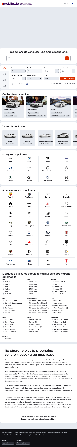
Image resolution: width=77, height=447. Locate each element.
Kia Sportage (10, 310)
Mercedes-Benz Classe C (38, 305)
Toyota (29, 317)
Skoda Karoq (9, 327)
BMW (28, 279)
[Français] (73, 3)
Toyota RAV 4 (34, 329)
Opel (52, 298)
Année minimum (65, 68)
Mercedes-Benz (32, 298)
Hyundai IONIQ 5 (59, 291)
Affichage (19, 440)
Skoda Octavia (10, 332)
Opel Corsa (57, 303)
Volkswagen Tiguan (60, 329)
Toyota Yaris (33, 332)
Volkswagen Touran (60, 332)
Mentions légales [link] (7, 432)
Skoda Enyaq (10, 320)
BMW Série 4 (33, 289)
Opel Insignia (58, 310)
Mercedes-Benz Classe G (38, 313)
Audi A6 (7, 291)
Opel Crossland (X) (60, 305)
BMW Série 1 (33, 282)
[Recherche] (67, 58)
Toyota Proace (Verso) (37, 327)
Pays (45, 75)
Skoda (4, 317)
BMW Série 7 (33, 294)
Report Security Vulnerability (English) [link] (32, 435)
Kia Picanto (9, 308)
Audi (3, 279)
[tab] (4, 68)
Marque (13, 68)
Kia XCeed (8, 313)
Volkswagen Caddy (60, 320)
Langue (4, 440)
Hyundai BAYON (59, 282)
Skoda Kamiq (10, 324)
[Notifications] (61, 3)
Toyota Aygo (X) (35, 320)
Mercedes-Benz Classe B (38, 303)
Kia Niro (8, 305)
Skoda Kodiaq (10, 329)
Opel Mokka (57, 313)
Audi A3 (7, 284)
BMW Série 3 (33, 287)
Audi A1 (7, 282)
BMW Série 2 (33, 284)
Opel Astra (57, 301)
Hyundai (54, 279)
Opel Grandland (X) (60, 308)
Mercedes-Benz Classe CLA (39, 308)
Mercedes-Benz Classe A (38, 301)
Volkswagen (55, 317)
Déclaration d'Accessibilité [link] (10, 435)
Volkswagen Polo (59, 327)
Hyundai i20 (57, 287)
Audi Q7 (8, 294)
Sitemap (8, 338)
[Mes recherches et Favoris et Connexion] (66, 3)
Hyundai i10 (57, 284)
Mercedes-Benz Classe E (38, 310)
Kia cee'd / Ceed (11, 301)
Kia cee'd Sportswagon (13, 303)
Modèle (29, 68)
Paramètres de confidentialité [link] (57, 432)
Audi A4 (7, 287)
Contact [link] (32, 432)
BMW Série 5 (33, 291)
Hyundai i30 (57, 289)
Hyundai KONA (58, 294)
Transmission (31, 75)
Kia (3, 298)
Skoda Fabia (9, 322)
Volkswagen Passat (60, 324)
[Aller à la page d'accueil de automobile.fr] (18, 3)
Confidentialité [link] (41, 432)
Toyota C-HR (33, 322)
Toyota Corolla (34, 324)
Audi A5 (7, 289)
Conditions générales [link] (21, 432)
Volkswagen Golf (59, 322)
